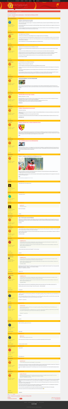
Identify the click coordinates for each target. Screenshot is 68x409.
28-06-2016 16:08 (21, 120)
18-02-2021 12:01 (21, 291)
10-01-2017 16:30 (21, 154)
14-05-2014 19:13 (21, 18)
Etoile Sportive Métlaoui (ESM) (31, 15)
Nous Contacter (41, 402)
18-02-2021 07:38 (21, 238)
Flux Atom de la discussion (56, 397)
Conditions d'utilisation (31, 402)
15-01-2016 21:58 (21, 92)
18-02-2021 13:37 (21, 333)
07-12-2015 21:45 (21, 76)
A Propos (25, 402)
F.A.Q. (37, 402)
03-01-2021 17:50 (21, 192)
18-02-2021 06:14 (21, 215)
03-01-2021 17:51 (21, 202)
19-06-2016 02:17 (21, 106)
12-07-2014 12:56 (21, 60)
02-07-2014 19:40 (21, 32)
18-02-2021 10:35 (21, 273)
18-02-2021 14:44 (21, 371)
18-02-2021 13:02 (21, 303)
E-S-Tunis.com (11, 0)
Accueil (9, 11)
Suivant (14, 16)
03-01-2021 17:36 (21, 181)
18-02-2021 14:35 (21, 358)
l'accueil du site (57, 398)
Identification (19, 11)
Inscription (13, 11)
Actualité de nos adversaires (18, 15)
